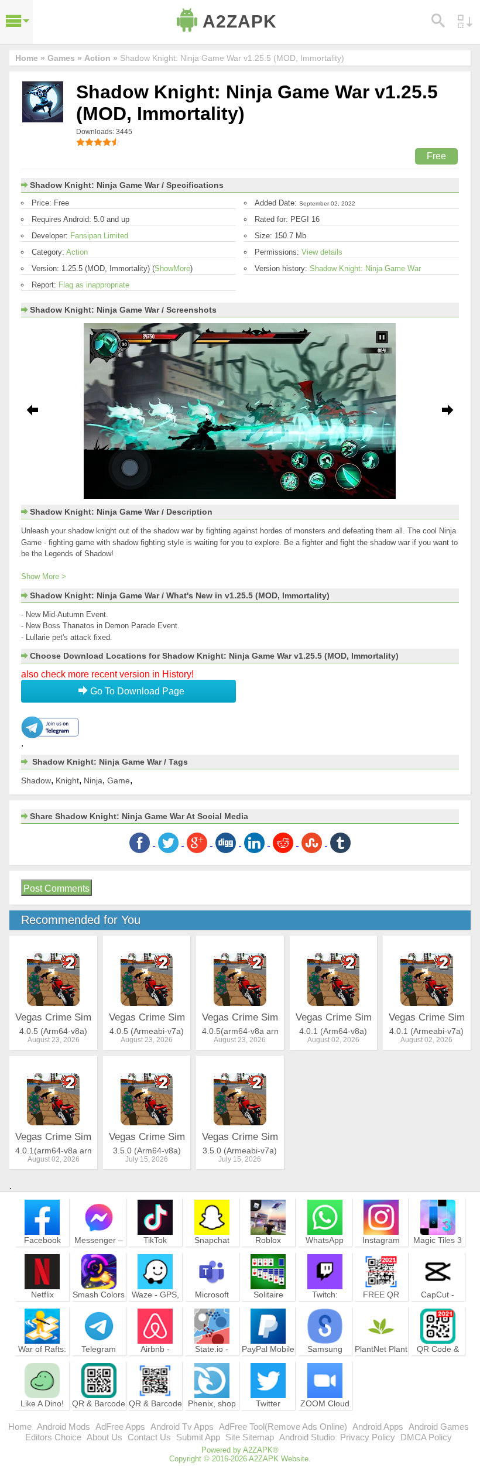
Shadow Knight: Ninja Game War (365, 268)
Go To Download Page (136, 691)
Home (20, 1427)
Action (77, 252)
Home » (30, 58)
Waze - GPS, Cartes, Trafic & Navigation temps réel (155, 1310)
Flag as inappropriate (94, 284)
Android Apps (377, 1427)
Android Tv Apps (182, 1427)
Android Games (439, 1427)
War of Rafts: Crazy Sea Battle (42, 1359)
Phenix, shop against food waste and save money (212, 1419)
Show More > (43, 576)
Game (118, 780)
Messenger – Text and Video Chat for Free (98, 1255)
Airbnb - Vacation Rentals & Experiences (155, 1364)
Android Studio (307, 1437)
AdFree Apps (120, 1427)
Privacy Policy (367, 1437)
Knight (67, 780)
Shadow (36, 780)
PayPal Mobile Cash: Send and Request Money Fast (268, 1364)
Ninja (93, 780)
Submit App (198, 1437)
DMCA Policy (426, 1437)
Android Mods (63, 1427)
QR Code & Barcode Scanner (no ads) (438, 1364)
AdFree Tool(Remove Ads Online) (283, 1427)
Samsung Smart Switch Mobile (324, 1359)
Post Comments (56, 888)
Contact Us (149, 1437)
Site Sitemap (249, 1437)
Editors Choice (53, 1437)
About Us (104, 1437)
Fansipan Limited (99, 235)
